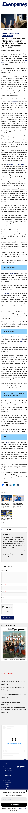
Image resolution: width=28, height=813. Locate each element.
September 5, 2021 (8, 560)
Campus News (10, 33)
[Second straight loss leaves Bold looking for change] (18, 498)
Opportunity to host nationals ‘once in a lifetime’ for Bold (6, 518)
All (3, 33)
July (21, 341)
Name (3, 584)
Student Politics (7, 35)
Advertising (8, 778)
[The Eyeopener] (14, 5)
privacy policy (22, 808)
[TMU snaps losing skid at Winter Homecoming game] (6, 498)
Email (3, 591)
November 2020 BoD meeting (16, 164)
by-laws (7, 293)
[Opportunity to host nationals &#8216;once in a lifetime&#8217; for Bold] (6, 513)
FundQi (22, 339)
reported (12, 273)
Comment (4, 570)
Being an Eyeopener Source (8, 782)
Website (3, 597)
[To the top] (25, 760)
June (7, 442)
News (16, 33)
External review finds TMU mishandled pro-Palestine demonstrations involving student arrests (13, 709)
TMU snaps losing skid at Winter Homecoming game (6, 503)
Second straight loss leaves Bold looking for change (18, 503)
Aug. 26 (14, 101)
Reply (23, 560)
